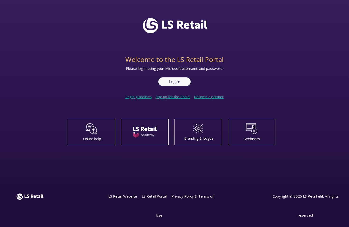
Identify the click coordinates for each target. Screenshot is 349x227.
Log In (174, 81)
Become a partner (209, 96)
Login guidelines (139, 96)
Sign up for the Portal (173, 96)
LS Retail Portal (154, 196)
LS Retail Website (122, 196)
